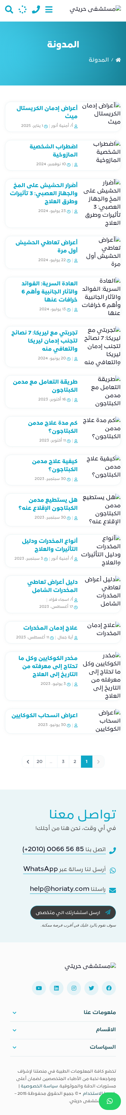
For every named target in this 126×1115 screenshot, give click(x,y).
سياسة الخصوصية (39, 1086)
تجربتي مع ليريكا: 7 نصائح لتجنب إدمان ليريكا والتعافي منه (44, 341)
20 (40, 762)
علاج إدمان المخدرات (50, 628)
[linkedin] (56, 988)
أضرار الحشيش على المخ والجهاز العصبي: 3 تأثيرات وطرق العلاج (44, 194)
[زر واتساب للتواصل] (110, 1101)
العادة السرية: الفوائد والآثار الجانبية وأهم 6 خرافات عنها (50, 292)
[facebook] (109, 988)
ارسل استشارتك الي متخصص (68, 913)
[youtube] (39, 988)
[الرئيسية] (118, 60)
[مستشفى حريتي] (90, 969)
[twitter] (91, 988)
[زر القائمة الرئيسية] (48, 9)
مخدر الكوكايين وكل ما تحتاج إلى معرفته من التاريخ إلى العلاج (48, 666)
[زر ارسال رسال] (22, 9)
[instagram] (74, 988)
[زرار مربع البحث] (9, 9)
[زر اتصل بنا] (36, 9)
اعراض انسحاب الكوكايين (44, 716)
